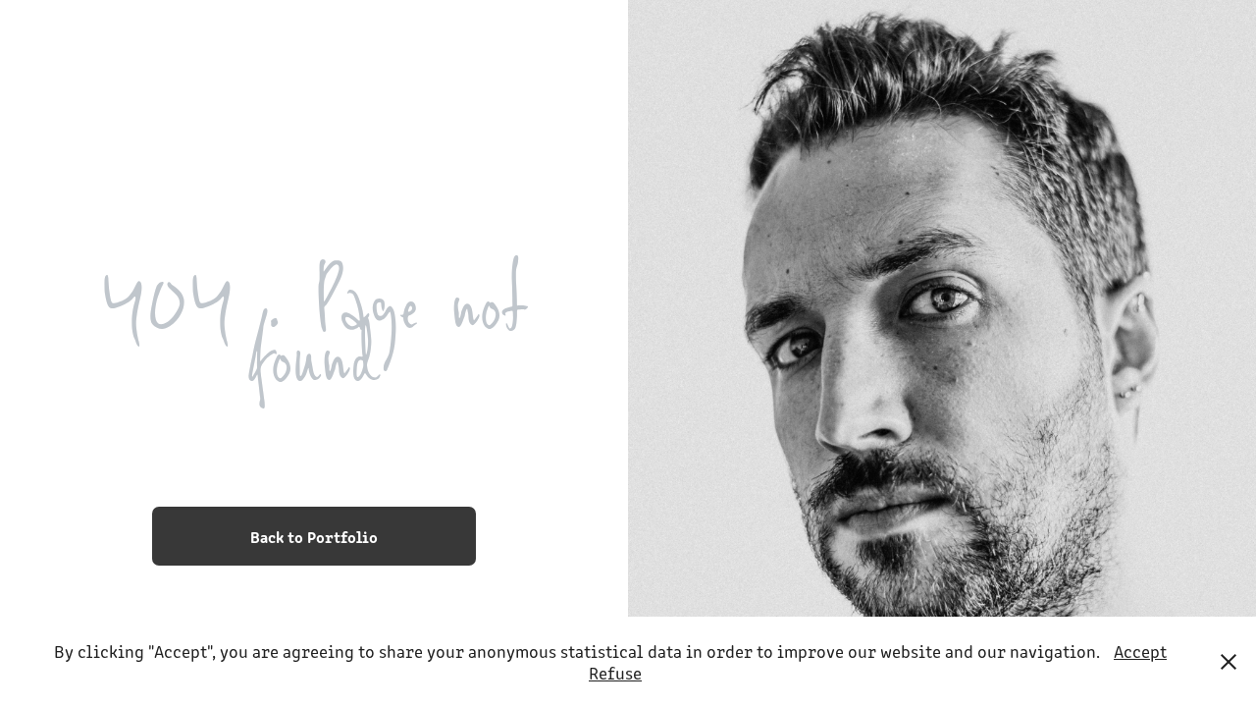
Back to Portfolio (314, 536)
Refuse (615, 672)
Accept (1140, 651)
